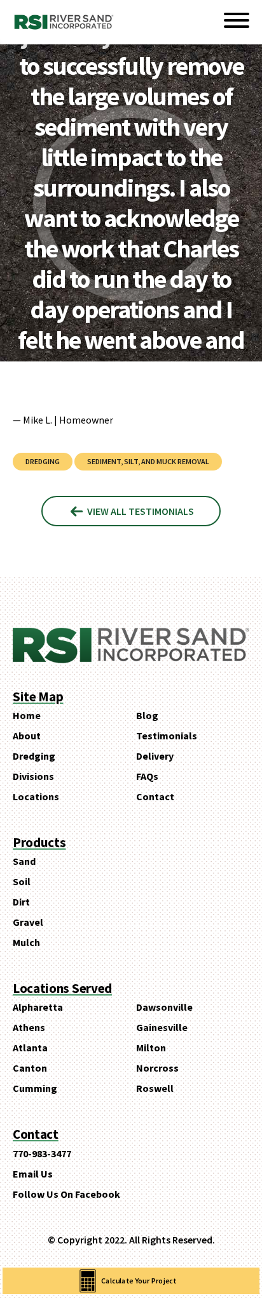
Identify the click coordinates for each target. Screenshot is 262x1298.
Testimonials (166, 735)
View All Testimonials (139, 511)
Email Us (33, 1173)
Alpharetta (38, 1007)
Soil (22, 881)
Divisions (33, 776)
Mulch (26, 942)
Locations (36, 796)
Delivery (155, 756)
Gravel (28, 922)
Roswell (155, 1088)
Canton (30, 1067)
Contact (155, 796)
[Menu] (236, 22)
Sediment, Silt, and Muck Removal (148, 461)
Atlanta (30, 1047)
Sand (24, 861)
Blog (147, 715)
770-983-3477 (42, 1153)
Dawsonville (164, 1007)
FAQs (147, 776)
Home (27, 715)
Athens (29, 1027)
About (27, 735)
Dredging (42, 461)
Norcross (157, 1067)
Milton (151, 1047)
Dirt (21, 901)
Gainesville (162, 1027)
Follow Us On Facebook (66, 1194)
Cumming (35, 1088)
